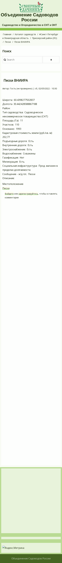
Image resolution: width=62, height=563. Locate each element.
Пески (8, 41)
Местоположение (12, 184)
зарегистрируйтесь (28, 193)
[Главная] (31, 7)
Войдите (9, 193)
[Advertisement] (31, 333)
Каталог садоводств (25, 34)
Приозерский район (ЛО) (44, 38)
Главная (7, 34)
